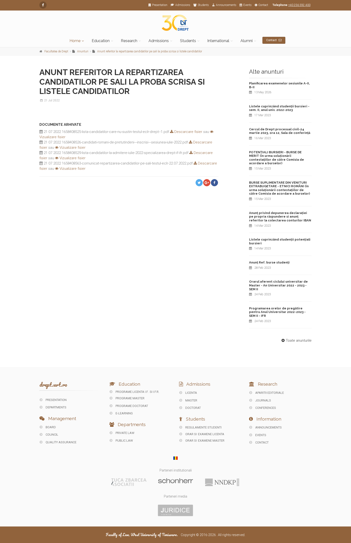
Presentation (159, 5)
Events (247, 5)
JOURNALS (263, 400)
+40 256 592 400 (299, 5)
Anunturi (82, 51)
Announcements (226, 5)
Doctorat (193, 408)
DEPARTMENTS (55, 407)
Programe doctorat (131, 406)
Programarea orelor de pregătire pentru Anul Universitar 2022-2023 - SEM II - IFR (277, 312)
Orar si (191, 434)
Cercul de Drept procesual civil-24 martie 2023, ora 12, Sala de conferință (279, 131)
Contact (263, 5)
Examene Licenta (211, 434)
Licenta (191, 393)
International (218, 40)
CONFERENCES (265, 408)
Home (74, 40)
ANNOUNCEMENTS (268, 427)
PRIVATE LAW (124, 433)
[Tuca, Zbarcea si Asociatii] (129, 482)
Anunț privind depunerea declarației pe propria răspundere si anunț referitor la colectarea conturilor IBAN (280, 216)
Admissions (182, 5)
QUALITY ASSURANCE (60, 442)
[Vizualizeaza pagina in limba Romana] (175, 458)
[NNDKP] (222, 482)
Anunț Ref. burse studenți (269, 262)
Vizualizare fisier (71, 147)
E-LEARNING (124, 413)
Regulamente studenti (203, 427)
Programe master (129, 398)
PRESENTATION (56, 400)
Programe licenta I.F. (132, 392)
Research (129, 40)
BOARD (50, 427)
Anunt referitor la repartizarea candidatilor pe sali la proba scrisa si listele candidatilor (149, 51)
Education (101, 40)
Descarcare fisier (187, 132)
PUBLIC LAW (124, 440)
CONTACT (262, 442)
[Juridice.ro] (175, 510)
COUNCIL (51, 434)
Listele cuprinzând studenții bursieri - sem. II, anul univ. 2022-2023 (279, 108)
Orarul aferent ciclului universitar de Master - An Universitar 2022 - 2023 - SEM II (278, 285)
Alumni (246, 40)
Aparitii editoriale (269, 393)
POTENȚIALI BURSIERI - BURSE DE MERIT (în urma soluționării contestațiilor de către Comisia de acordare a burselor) (276, 157)
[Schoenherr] (175, 480)
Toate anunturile (299, 340)
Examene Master (211, 440)
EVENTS (260, 435)
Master (191, 400)
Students (203, 5)
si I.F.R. (154, 392)
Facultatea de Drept (56, 51)
